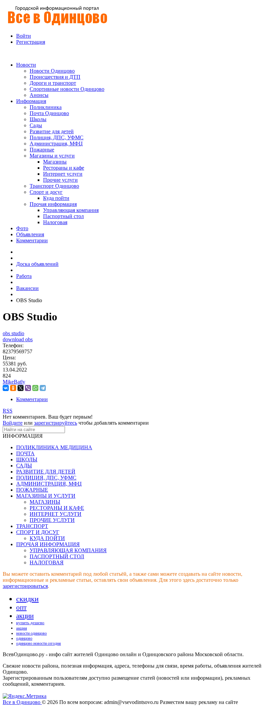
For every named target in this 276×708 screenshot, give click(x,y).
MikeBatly (14, 382)
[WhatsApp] (35, 388)
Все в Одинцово (22, 702)
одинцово (24, 638)
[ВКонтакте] (6, 388)
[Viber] (28, 388)
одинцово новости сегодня (38, 643)
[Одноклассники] (13, 388)
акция (21, 628)
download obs (18, 339)
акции (25, 616)
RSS (7, 411)
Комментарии (32, 399)
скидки (27, 599)
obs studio (13, 333)
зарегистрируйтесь (55, 423)
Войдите (13, 423)
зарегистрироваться (25, 586)
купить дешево (30, 622)
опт (21, 607)
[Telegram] (43, 388)
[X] (21, 388)
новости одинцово (31, 633)
